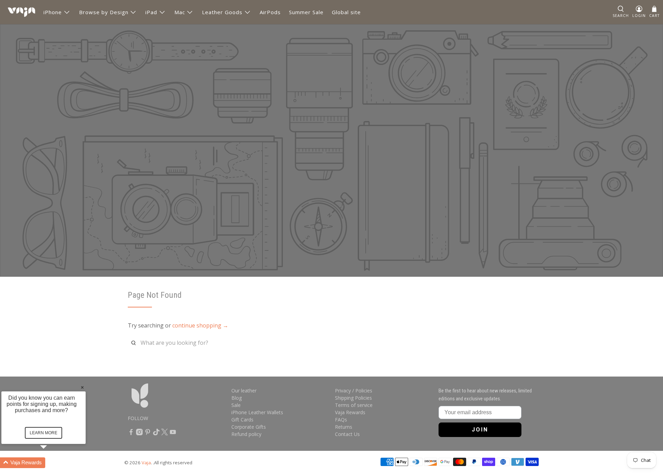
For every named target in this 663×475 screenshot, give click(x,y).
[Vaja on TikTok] (156, 433)
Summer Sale (306, 12)
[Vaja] (21, 12)
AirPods (270, 12)
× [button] (82, 387)
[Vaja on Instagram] (139, 433)
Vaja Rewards (350, 412)
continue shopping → (200, 325)
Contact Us (347, 434)
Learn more (43, 432)
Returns (343, 427)
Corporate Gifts (248, 427)
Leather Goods (222, 12)
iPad (151, 12)
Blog (236, 398)
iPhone (53, 12)
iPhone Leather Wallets (257, 412)
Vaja (146, 462)
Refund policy (246, 434)
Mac (179, 12)
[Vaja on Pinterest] (147, 433)
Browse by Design (103, 12)
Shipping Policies (353, 398)
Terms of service (354, 405)
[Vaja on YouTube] (173, 433)
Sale (236, 405)
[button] (621, 12)
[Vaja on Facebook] (131, 433)
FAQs (341, 419)
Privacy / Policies (353, 390)
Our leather (244, 390)
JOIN (480, 429)
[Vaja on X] (164, 433)
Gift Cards (242, 419)
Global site (346, 12)
